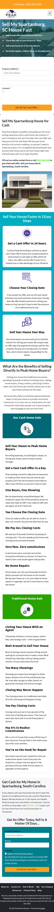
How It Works (28, 887)
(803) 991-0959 (43, 160)
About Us (5, 887)
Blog (40, 890)
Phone (5, 78)
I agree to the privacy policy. (17, 91)
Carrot (42, 908)
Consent (6, 88)
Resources (16, 890)
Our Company (47, 887)
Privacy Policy (30, 890)
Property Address (10, 68)
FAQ (37, 887)
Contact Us (16, 887)
